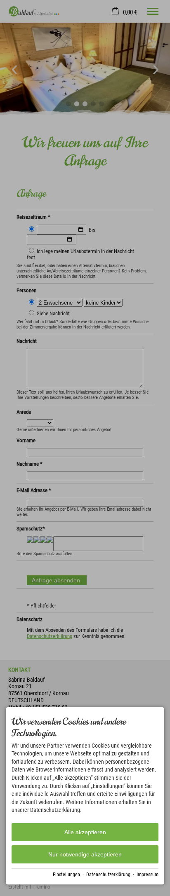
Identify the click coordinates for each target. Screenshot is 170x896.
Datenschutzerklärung (108, 874)
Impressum (147, 874)
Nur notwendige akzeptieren (85, 854)
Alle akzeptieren (85, 832)
